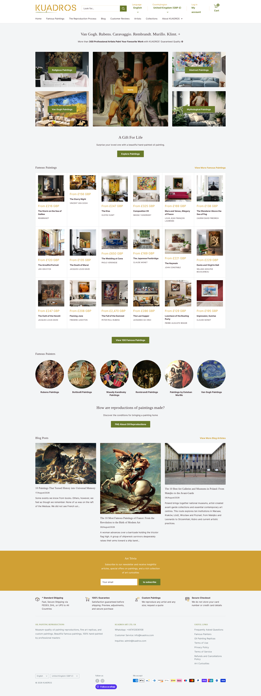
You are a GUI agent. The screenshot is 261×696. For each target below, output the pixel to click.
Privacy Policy (201, 647)
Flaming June (76, 316)
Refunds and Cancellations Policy (208, 657)
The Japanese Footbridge (146, 258)
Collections (151, 18)
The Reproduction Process (82, 18)
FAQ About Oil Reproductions (130, 424)
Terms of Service (203, 651)
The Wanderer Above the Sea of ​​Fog (209, 212)
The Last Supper (141, 316)
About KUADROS (171, 18)
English (40, 676)
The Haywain (171, 263)
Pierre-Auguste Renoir (176, 323)
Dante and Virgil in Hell (208, 265)
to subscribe (149, 582)
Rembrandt (43, 218)
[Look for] (123, 9)
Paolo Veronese (109, 262)
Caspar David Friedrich (208, 218)
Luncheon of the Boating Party (177, 317)
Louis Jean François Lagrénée (175, 219)
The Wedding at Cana (112, 258)
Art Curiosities (201, 663)
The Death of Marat (79, 265)
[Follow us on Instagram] (102, 681)
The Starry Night (78, 199)
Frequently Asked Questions (208, 629)
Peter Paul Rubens (111, 320)
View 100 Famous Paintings (130, 340)
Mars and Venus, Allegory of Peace (177, 212)
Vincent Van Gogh (79, 203)
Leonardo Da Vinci (142, 320)
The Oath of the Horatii (49, 316)
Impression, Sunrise (206, 316)
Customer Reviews (120, 18)
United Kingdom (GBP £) (62, 676)
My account (196, 9)
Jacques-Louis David (80, 269)
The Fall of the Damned (113, 316)
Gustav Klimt (108, 215)
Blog (103, 18)
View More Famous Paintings (210, 167)
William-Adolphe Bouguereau (205, 270)
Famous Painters (202, 634)
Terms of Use (201, 642)
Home (38, 18)
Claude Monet (140, 262)
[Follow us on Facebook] (97, 681)
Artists (137, 18)
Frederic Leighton (79, 320)
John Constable (173, 267)
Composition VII (141, 211)
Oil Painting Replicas (204, 638)
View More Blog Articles (213, 438)
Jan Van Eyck (44, 269)
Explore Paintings (130, 153)
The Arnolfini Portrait (48, 265)
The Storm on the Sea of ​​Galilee (50, 212)
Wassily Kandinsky (142, 215)
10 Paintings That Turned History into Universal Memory (65, 488)
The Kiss (106, 211)
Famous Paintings (55, 18)
